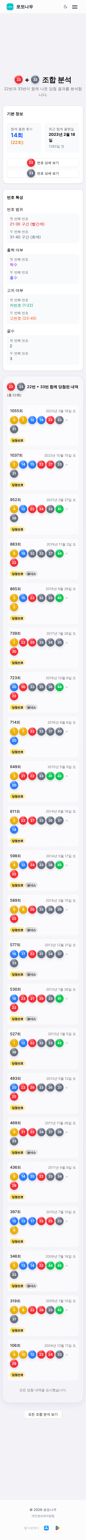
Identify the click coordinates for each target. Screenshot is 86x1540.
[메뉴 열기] (74, 6)
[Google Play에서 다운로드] (58, 1528)
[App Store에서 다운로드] (46, 1528)
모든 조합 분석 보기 (43, 1414)
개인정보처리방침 (43, 1516)
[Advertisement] (43, 47)
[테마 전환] (65, 7)
